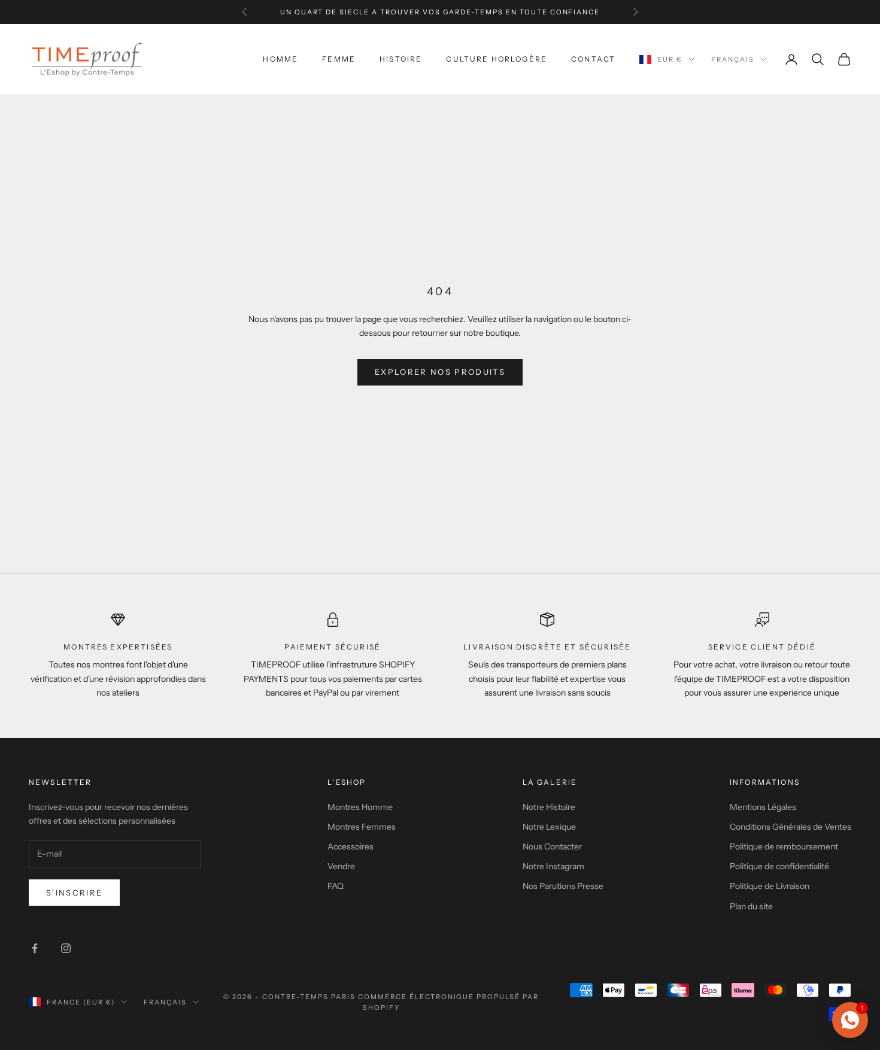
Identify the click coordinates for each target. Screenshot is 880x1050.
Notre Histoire (549, 807)
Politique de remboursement (784, 846)
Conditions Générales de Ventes (790, 826)
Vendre (341, 866)
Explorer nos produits (440, 372)
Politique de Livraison (769, 886)
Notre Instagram (553, 866)
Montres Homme (360, 807)
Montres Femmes (361, 826)
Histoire (401, 58)
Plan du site (751, 906)
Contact (593, 58)
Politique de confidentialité (779, 866)
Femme (339, 58)
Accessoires (350, 846)
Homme (280, 58)
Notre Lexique (549, 826)
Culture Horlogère (496, 58)
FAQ (335, 886)
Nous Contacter (552, 846)
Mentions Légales (763, 807)
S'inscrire (74, 892)
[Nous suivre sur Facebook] (35, 948)
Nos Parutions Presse (563, 886)
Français (732, 59)
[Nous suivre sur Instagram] (66, 948)
